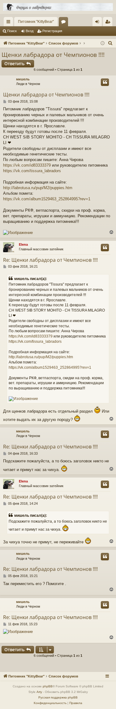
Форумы (64, 22)
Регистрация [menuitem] (108, 22)
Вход (29, 31)
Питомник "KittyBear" (36, 21)
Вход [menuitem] (98, 22)
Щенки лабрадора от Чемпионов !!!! (53, 55)
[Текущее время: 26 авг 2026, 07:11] (103, 43)
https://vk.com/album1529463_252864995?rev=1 (46, 199)
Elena (23, 244)
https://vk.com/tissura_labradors (32, 170)
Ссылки (9, 22)
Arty (39, 692)
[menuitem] (110, 43)
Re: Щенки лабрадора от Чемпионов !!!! (50, 260)
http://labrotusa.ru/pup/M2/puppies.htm (37, 187)
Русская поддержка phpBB (58, 697)
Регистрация (52, 31)
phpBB (48, 686)
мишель (23, 79)
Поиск (12, 31)
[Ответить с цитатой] (105, 82)
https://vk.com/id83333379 (27, 165)
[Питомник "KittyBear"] (58, 7)
